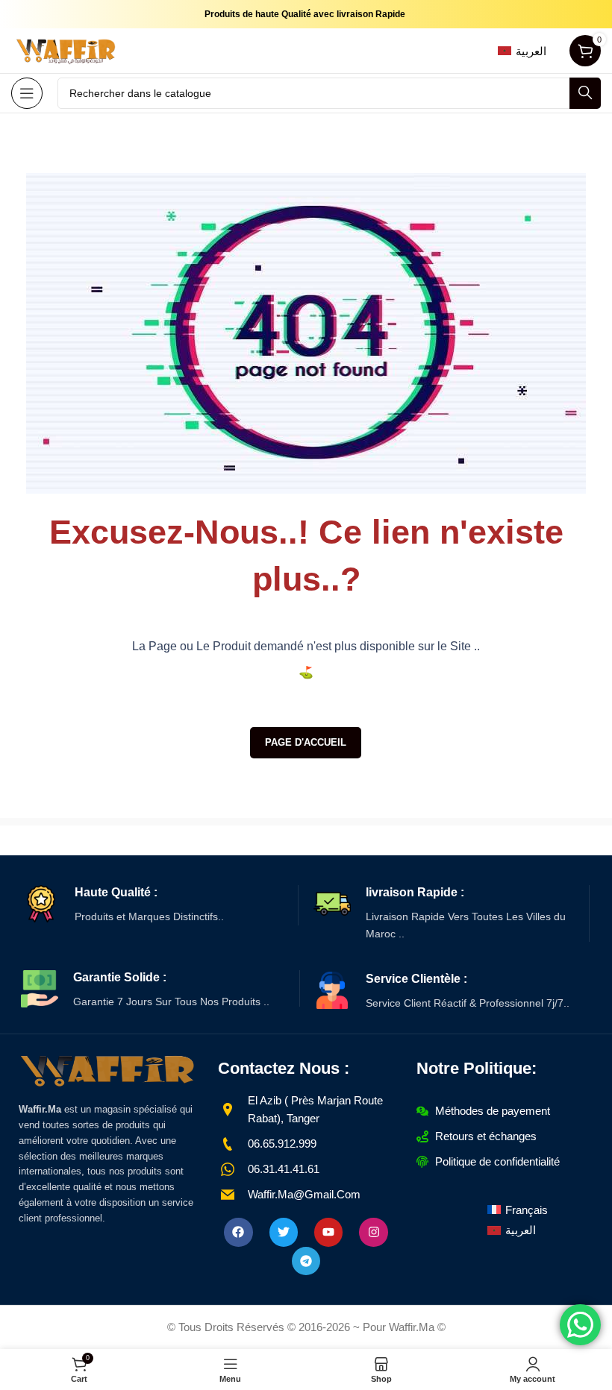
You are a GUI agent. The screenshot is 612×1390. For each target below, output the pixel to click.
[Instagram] (373, 1232)
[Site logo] (67, 49)
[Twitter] (283, 1232)
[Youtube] (328, 1232)
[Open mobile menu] (27, 93)
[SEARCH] (585, 93)
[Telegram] (306, 1261)
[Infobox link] (160, 905)
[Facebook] (238, 1232)
